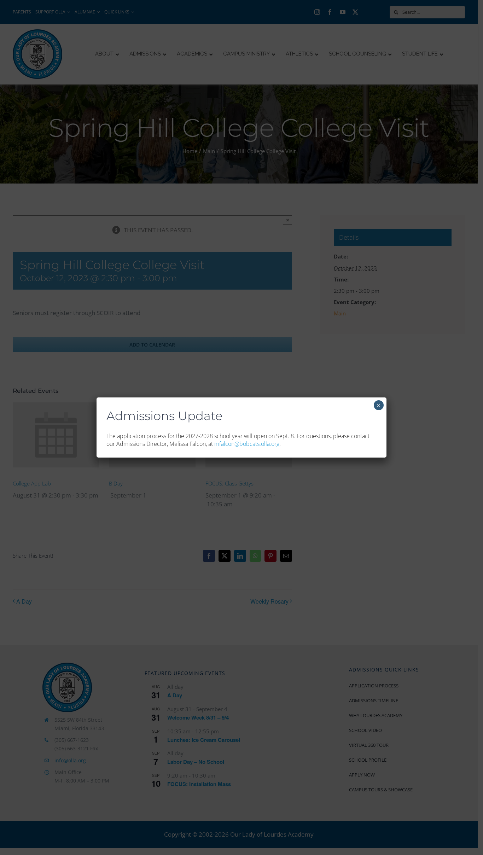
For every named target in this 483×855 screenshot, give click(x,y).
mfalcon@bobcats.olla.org (246, 444)
